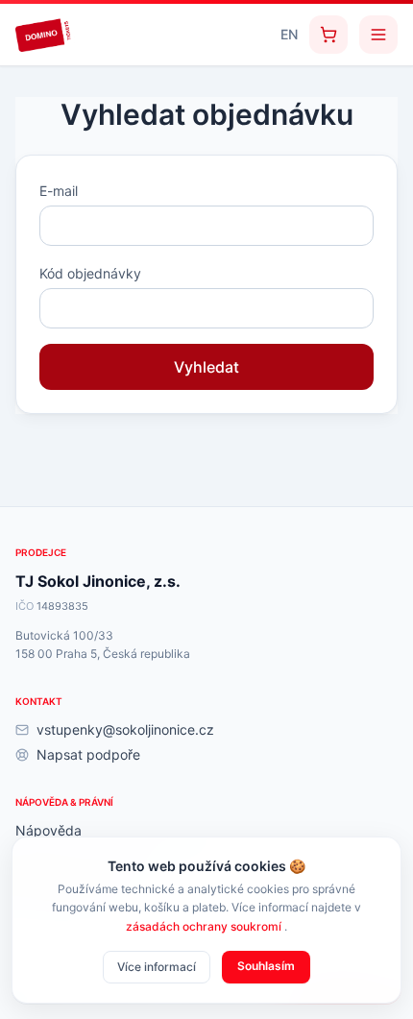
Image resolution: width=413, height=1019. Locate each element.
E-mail (58, 190)
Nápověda (48, 830)
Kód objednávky (90, 273)
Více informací (156, 966)
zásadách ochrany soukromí (205, 926)
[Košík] (328, 34)
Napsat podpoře (88, 754)
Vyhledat (206, 366)
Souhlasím (266, 965)
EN (289, 34)
